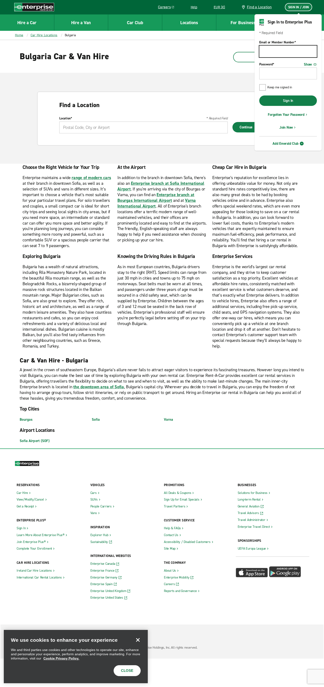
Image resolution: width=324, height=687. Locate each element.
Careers (168, 8)
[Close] (138, 640)
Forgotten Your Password (286, 114)
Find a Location (259, 7)
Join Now (286, 127)
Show (308, 64)
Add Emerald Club (286, 143)
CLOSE (127, 671)
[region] (76, 656)
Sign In (288, 100)
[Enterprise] (34, 7)
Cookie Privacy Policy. (61, 658)
